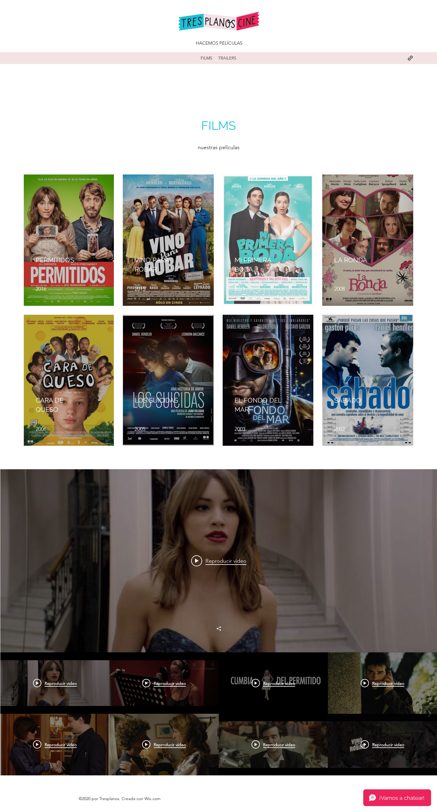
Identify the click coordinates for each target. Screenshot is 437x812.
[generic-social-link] (410, 58)
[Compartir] (218, 629)
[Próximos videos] (429, 714)
